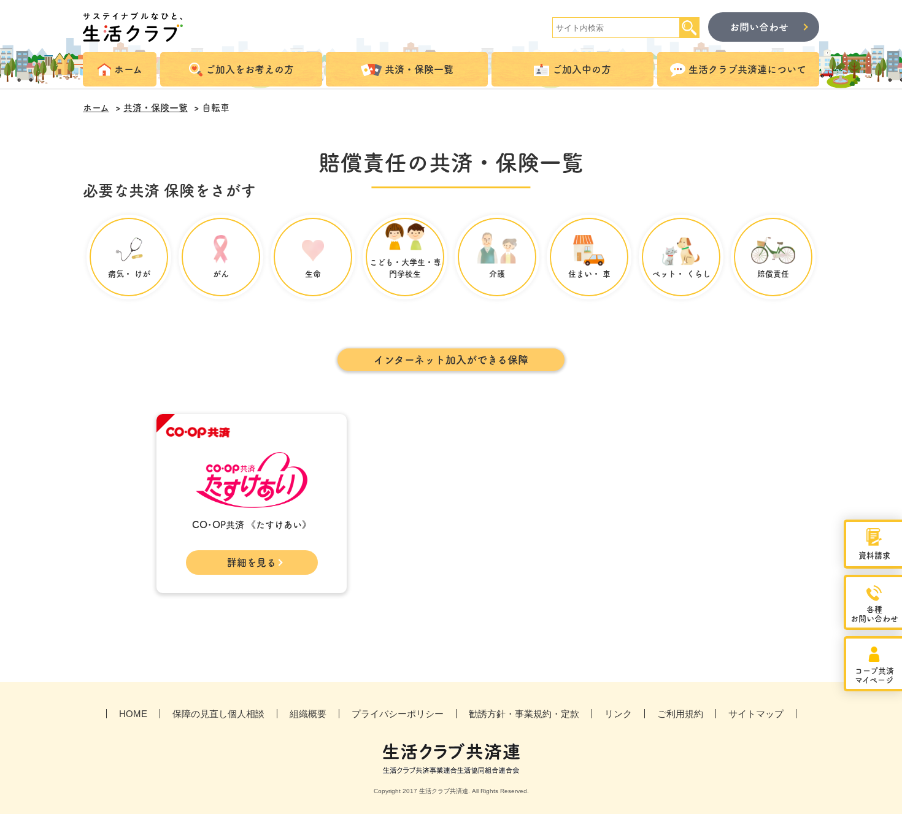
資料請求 (874, 555)
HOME (133, 713)
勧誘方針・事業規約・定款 (524, 713)
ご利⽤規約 (680, 713)
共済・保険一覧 (155, 107)
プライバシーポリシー (398, 713)
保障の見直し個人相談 (218, 713)
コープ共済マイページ (874, 676)
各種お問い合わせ (874, 614)
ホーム (96, 107)
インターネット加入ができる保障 (451, 360)
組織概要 (308, 713)
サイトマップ (756, 713)
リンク (618, 713)
